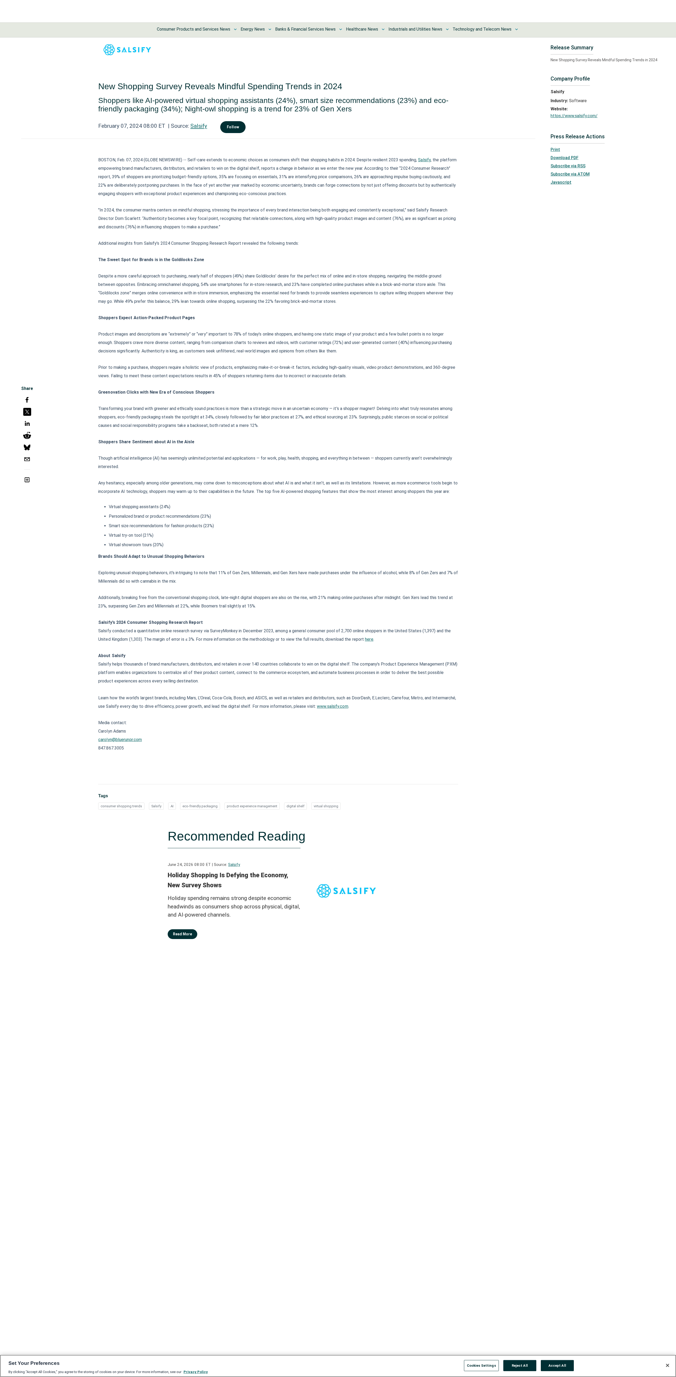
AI (172, 806)
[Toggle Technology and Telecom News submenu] (516, 29)
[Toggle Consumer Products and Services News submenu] (235, 29)
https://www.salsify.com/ (574, 115)
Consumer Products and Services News (193, 29)
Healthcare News (362, 29)
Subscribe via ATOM (570, 174)
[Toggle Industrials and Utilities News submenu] (447, 29)
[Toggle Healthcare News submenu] (383, 29)
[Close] (667, 1365)
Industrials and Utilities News (415, 29)
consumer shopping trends (121, 806)
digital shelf (295, 806)
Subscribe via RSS (568, 165)
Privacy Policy (196, 1372)
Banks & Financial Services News (305, 29)
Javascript (561, 182)
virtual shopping (326, 806)
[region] (338, 1366)
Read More (182, 934)
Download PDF (565, 157)
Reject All (520, 1365)
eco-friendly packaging (200, 806)
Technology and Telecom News (482, 29)
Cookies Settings (481, 1365)
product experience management (252, 806)
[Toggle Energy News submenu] (270, 29)
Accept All (557, 1365)
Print (555, 149)
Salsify (198, 126)
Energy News (253, 29)
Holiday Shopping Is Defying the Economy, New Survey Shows (228, 880)
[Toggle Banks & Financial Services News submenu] (340, 29)
